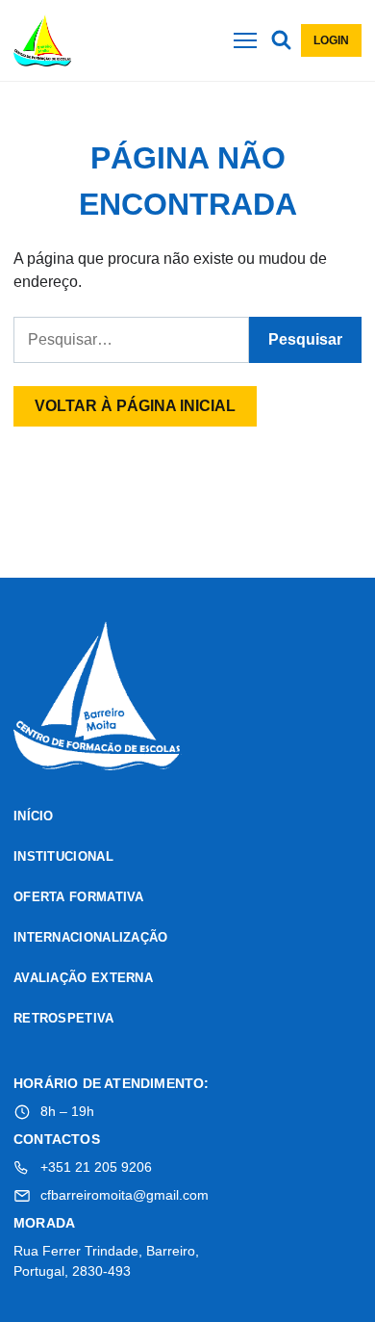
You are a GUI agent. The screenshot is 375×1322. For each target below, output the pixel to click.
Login (331, 40)
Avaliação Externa (83, 978)
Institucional (63, 856)
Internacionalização (90, 937)
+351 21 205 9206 (96, 1167)
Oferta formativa (78, 897)
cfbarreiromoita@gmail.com (124, 1195)
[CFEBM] (97, 699)
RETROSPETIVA (63, 1018)
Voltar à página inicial (135, 406)
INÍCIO (33, 816)
